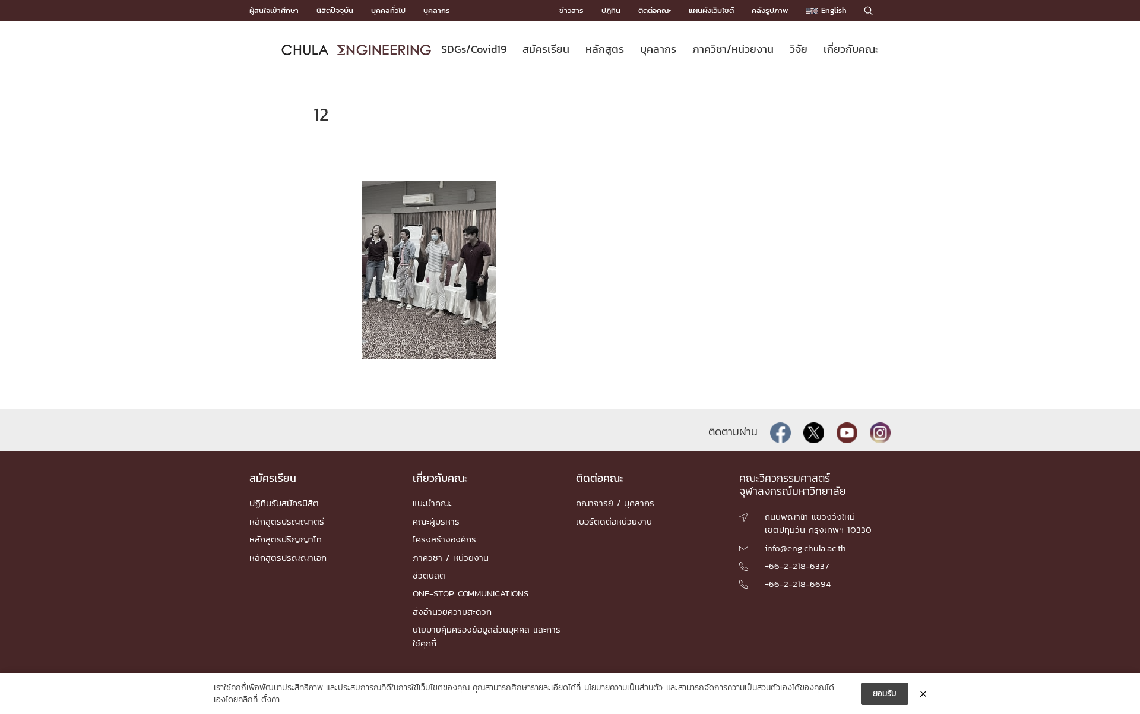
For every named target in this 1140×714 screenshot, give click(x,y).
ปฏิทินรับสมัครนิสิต (284, 503)
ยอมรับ (885, 693)
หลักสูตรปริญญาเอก (288, 557)
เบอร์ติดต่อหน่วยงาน (614, 521)
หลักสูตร (604, 49)
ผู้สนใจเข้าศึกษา (274, 10)
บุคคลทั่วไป (388, 10)
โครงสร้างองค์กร (444, 539)
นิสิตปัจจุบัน (334, 10)
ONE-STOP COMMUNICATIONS (470, 593)
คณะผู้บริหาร (436, 521)
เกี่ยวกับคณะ (851, 49)
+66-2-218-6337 (797, 566)
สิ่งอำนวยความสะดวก (452, 611)
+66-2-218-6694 (798, 583)
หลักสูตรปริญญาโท (285, 539)
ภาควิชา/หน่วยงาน (733, 49)
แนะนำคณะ (432, 503)
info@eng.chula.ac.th (805, 548)
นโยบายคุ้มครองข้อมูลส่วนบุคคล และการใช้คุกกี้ (486, 636)
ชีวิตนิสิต (429, 575)
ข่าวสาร (571, 10)
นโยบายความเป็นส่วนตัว (623, 688)
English (832, 10)
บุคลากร (436, 10)
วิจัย (799, 49)
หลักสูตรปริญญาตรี (286, 521)
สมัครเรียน (545, 49)
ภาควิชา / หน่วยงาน (451, 557)
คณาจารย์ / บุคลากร (615, 503)
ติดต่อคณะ (654, 10)
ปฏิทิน (610, 10)
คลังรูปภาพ (770, 10)
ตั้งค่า (270, 700)
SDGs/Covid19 (473, 49)
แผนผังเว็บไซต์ (711, 10)
